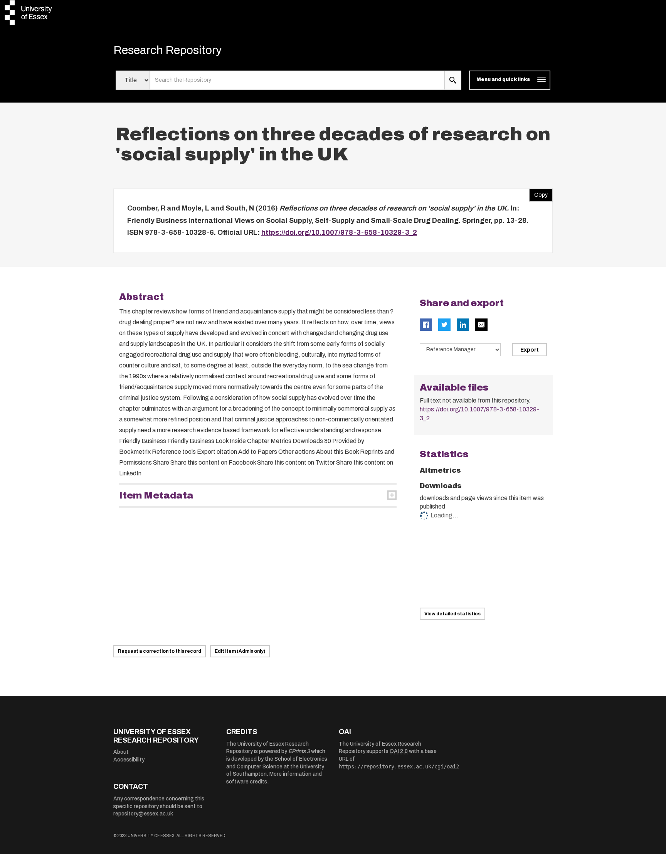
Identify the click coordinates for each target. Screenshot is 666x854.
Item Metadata (156, 495)
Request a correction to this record (159, 651)
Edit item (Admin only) (240, 651)
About (121, 752)
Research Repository (167, 50)
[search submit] (452, 80)
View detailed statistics (452, 613)
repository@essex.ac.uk (143, 814)
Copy (538, 193)
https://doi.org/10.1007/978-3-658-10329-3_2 (339, 232)
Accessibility (129, 760)
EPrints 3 (299, 751)
